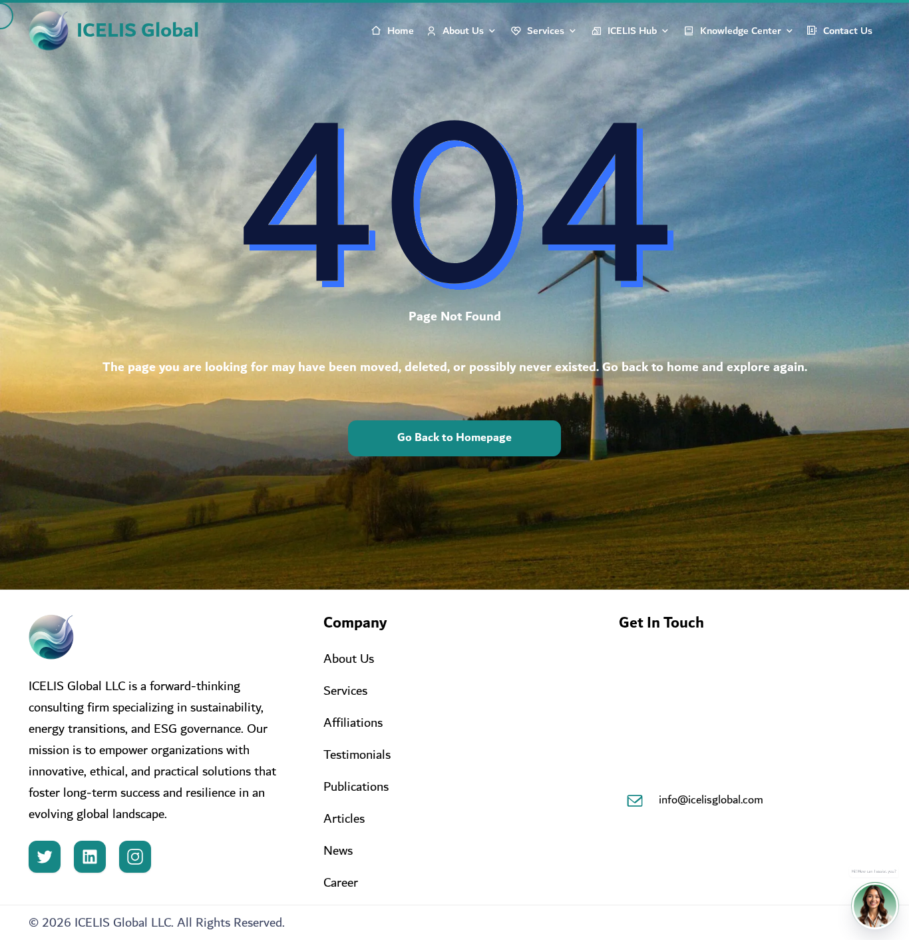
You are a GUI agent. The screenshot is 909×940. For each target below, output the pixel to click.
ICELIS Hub (632, 30)
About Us (463, 30)
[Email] (635, 801)
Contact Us (847, 30)
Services (545, 30)
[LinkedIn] (90, 857)
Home (400, 30)
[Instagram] (135, 857)
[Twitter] (45, 857)
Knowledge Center (740, 30)
